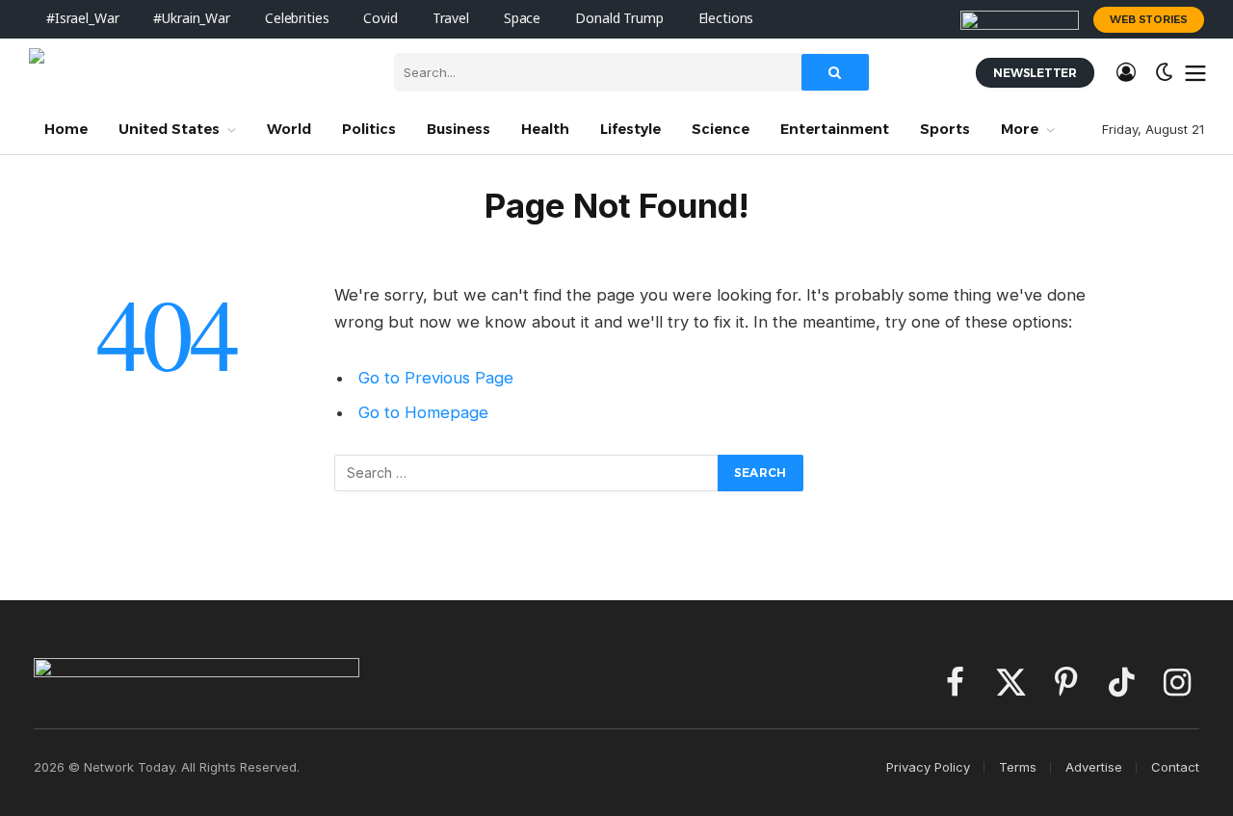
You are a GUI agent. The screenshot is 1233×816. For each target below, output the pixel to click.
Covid (380, 19)
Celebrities (296, 19)
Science (720, 129)
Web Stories (1149, 19)
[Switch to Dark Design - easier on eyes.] (1164, 72)
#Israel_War (82, 19)
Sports (945, 129)
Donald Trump (619, 19)
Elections (726, 19)
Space (522, 19)
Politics (369, 129)
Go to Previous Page (435, 377)
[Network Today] (197, 72)
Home (66, 129)
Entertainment (834, 129)
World (289, 129)
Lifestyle (630, 129)
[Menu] (1196, 72)
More (1019, 129)
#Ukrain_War (191, 19)
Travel (451, 19)
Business (458, 129)
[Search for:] (527, 473)
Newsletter (1035, 73)
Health (545, 129)
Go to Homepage (423, 412)
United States (169, 129)
